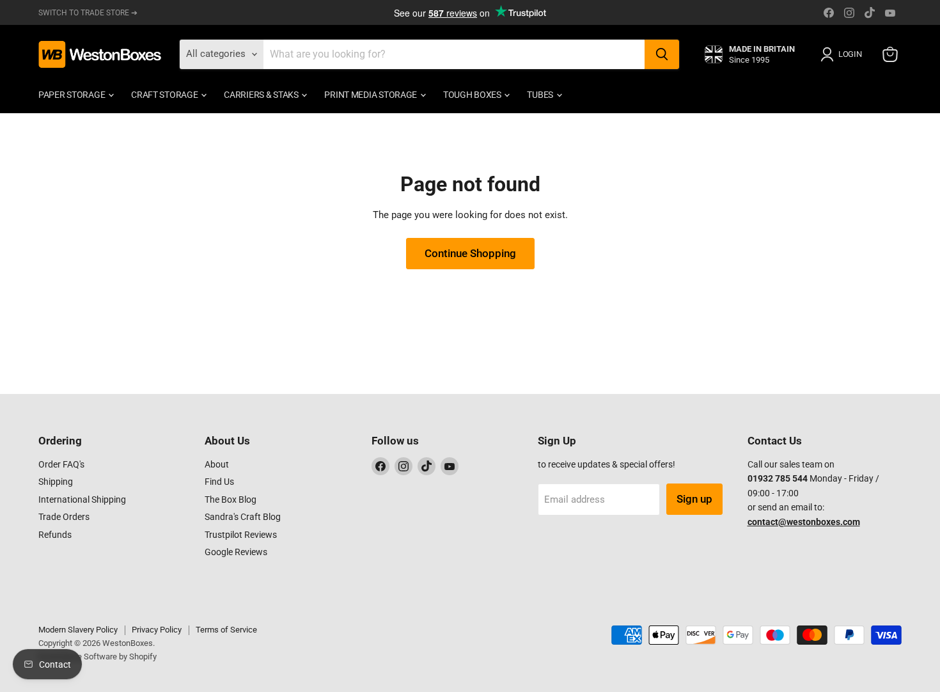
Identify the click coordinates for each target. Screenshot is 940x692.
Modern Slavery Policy (78, 629)
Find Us (219, 481)
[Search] (662, 54)
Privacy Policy (157, 629)
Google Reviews (236, 552)
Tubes (540, 95)
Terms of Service (226, 629)
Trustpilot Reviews (241, 535)
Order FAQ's (61, 464)
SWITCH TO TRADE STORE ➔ (87, 12)
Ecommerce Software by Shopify (97, 656)
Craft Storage (165, 95)
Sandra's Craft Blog (243, 517)
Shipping (55, 481)
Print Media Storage (371, 95)
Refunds (55, 535)
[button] (843, 54)
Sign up (694, 498)
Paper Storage (72, 95)
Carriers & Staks (262, 95)
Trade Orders (64, 517)
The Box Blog (230, 499)
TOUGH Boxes (473, 95)
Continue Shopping (470, 253)
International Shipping (82, 499)
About (217, 464)
